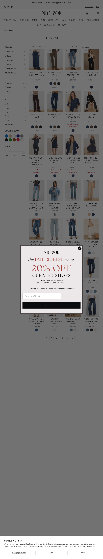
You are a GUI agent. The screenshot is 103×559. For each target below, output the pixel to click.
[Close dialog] (79, 248)
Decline (82, 553)
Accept (50, 553)
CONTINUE (51, 305)
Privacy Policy (90, 546)
